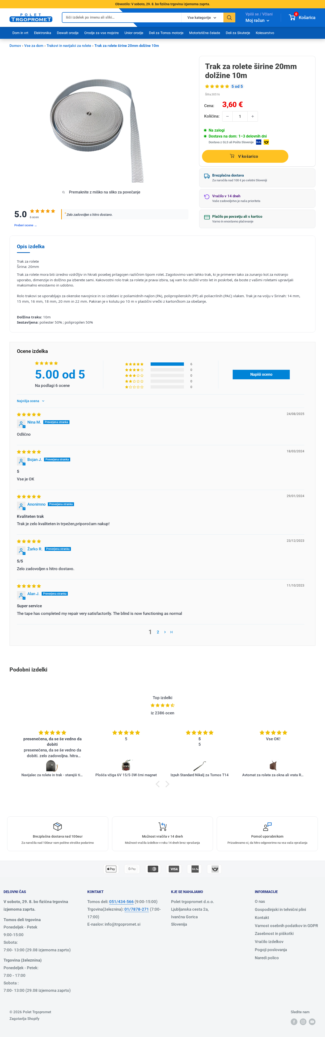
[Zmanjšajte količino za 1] (227, 116)
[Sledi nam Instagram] (303, 1021)
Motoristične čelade (204, 33)
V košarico (248, 156)
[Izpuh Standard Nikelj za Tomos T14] (200, 766)
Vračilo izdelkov (269, 941)
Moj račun (256, 20)
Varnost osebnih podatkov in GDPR (286, 925)
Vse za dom (33, 46)
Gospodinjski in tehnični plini (280, 909)
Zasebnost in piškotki (274, 933)
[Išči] (229, 17)
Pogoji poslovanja (271, 949)
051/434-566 (121, 901)
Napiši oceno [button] (261, 374)
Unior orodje (133, 33)
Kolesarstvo (265, 33)
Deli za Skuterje (238, 33)
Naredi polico (267, 957)
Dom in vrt (20, 33)
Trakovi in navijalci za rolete (69, 46)
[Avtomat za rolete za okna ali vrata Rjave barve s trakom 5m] (273, 766)
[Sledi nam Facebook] (294, 1021)
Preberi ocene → (25, 225)
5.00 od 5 (60, 374)
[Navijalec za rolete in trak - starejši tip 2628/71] (52, 766)
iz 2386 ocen (162, 713)
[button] (217, 86)
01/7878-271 (136, 909)
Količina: (211, 116)
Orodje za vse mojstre (101, 33)
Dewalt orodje (68, 33)
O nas (260, 901)
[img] (29, 414)
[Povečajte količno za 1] (253, 116)
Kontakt (262, 917)
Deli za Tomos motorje (166, 33)
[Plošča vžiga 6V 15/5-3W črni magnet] (126, 766)
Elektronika (42, 33)
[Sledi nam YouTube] (312, 1021)
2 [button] (158, 632)
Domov (15, 46)
